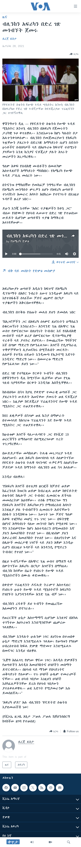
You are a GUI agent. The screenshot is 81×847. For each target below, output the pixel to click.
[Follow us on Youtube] (15, 787)
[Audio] (32, 842)
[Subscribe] (59, 787)
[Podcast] (50, 787)
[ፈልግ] (69, 842)
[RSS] (42, 787)
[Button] (74, 54)
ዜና (4, 17)
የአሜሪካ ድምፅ (20, 241)
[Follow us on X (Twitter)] (33, 787)
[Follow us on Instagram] (24, 787)
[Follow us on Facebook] (6, 787)
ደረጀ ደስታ (9, 39)
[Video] (50, 842)
